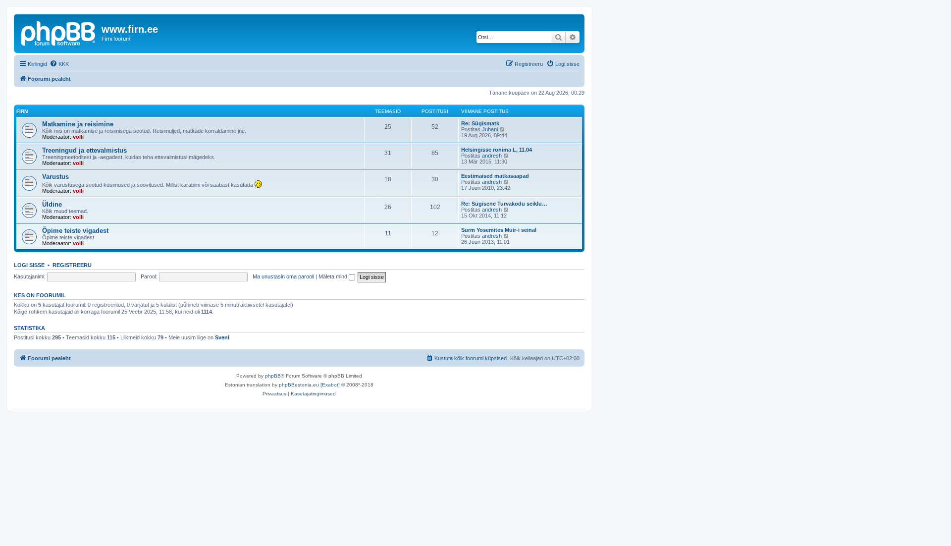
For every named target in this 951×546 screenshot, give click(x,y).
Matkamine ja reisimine (77, 124)
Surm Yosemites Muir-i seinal (498, 230)
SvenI (222, 337)
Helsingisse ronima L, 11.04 (496, 150)
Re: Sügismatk (480, 123)
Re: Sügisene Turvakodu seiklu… (504, 204)
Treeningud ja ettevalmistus (84, 150)
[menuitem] (59, 64)
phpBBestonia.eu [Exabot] (309, 384)
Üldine (52, 204)
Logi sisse (29, 265)
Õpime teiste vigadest (75, 230)
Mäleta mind (333, 276)
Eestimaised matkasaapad (495, 176)
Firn (22, 111)
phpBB (273, 376)
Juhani (490, 129)
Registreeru (72, 265)
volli (78, 137)
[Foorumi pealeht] (59, 32)
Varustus (55, 176)
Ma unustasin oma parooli (283, 276)
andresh (492, 156)
